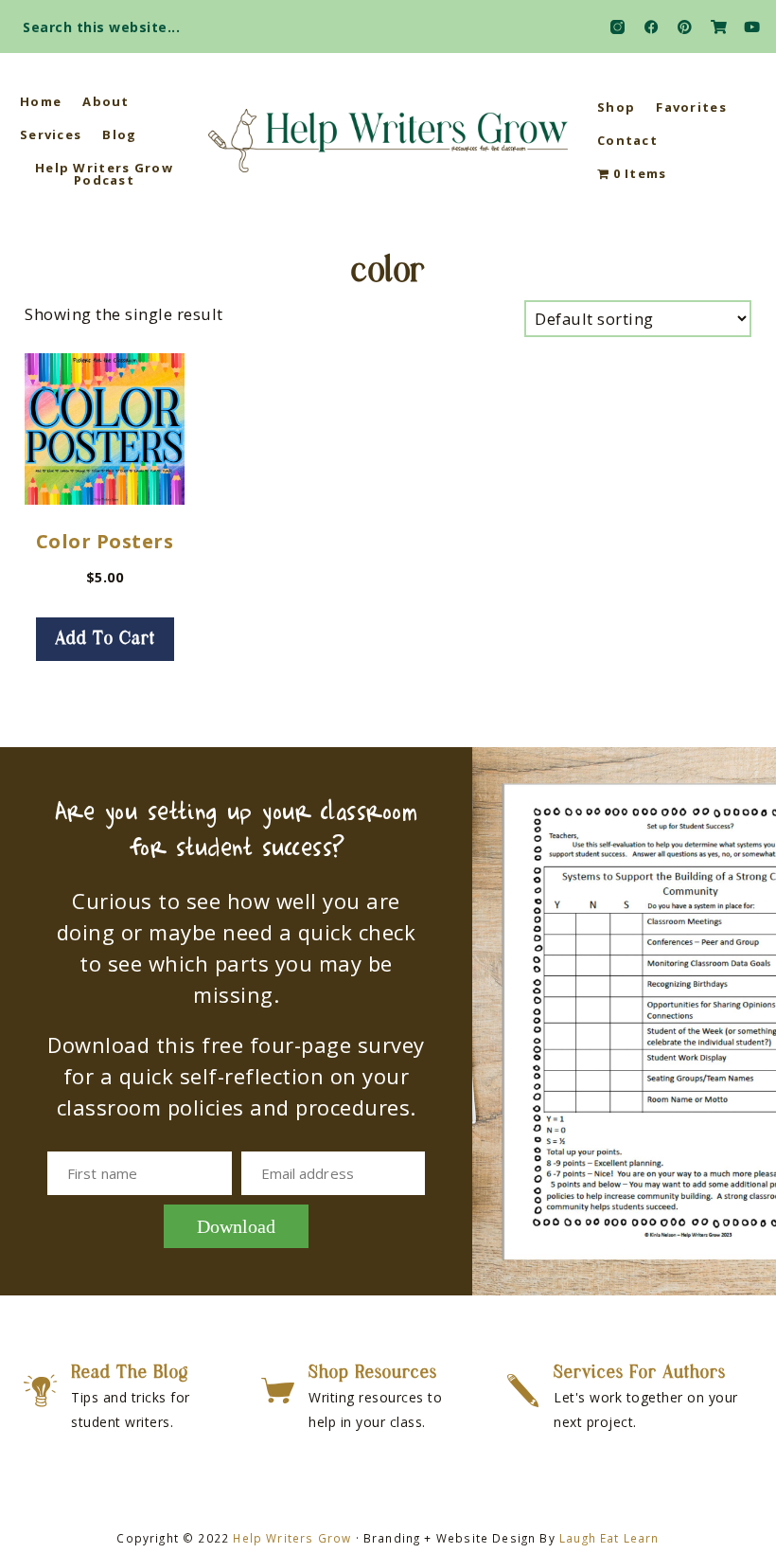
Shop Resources (373, 1373)
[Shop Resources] (277, 1390)
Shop (616, 107)
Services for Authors (640, 1373)
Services (50, 134)
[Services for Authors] (522, 1390)
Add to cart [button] (105, 639)
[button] (743, 21)
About (106, 101)
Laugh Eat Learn (609, 1537)
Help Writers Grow (292, 1537)
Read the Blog (129, 1373)
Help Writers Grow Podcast (104, 173)
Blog (119, 134)
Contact (627, 140)
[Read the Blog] (40, 1390)
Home (41, 101)
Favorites (691, 107)
